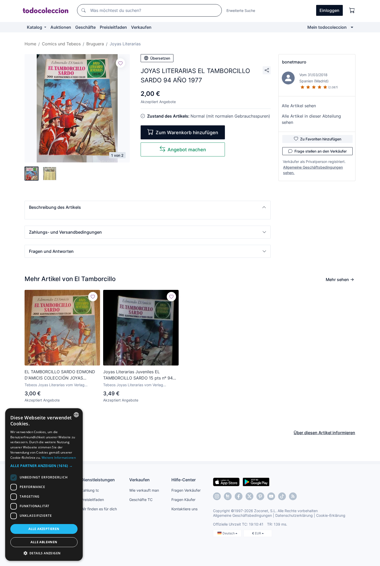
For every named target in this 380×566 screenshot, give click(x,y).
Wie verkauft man (144, 490)
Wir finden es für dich (99, 509)
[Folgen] (120, 63)
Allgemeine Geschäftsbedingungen (242, 515)
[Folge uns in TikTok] (282, 496)
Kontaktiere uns (184, 509)
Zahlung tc (90, 490)
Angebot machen (187, 149)
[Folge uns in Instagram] (217, 496)
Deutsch (229, 533)
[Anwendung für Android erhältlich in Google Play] (256, 481)
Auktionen (60, 27)
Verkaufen (141, 27)
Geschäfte (85, 27)
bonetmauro (294, 62)
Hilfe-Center (183, 479)
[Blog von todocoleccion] (293, 496)
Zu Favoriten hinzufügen (320, 139)
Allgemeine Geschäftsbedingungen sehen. (313, 170)
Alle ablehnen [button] (44, 542)
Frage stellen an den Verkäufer (320, 151)
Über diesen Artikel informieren (324, 432)
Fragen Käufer (183, 499)
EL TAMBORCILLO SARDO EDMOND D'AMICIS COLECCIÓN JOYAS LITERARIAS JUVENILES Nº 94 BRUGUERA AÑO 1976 (60, 375)
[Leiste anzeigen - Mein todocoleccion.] (352, 27)
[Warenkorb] (352, 10)
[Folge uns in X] (249, 496)
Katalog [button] (35, 27)
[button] (147, 207)
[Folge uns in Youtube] (271, 496)
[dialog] (44, 484)
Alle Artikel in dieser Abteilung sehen (311, 119)
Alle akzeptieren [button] (43, 529)
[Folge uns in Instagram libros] (228, 496)
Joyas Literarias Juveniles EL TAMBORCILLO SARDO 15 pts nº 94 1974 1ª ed (138, 375)
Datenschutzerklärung (294, 515)
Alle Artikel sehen (299, 105)
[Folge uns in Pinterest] (260, 496)
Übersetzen (160, 58)
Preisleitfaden (113, 27)
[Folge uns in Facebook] (238, 496)
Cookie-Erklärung (330, 515)
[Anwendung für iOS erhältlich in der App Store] (226, 481)
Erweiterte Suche (240, 10)
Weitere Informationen (59, 457)
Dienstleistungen (98, 479)
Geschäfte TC (141, 499)
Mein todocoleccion (327, 27)
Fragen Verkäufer (186, 490)
